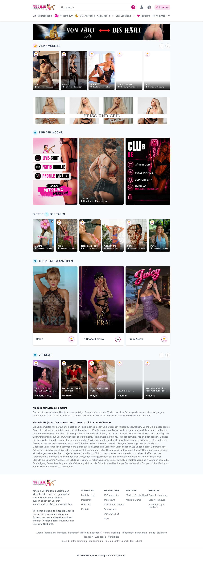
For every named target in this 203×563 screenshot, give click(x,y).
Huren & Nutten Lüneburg (74, 541)
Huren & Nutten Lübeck (117, 541)
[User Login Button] (142, 7)
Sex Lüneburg (96, 541)
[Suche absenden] (133, 7)
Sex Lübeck (136, 541)
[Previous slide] (162, 45)
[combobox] (97, 7)
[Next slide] (167, 45)
